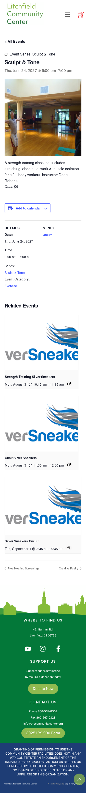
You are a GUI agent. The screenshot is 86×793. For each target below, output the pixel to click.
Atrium (48, 235)
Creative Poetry (69, 568)
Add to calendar (28, 208)
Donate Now (43, 688)
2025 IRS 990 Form (43, 733)
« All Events (15, 41)
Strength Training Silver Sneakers (30, 376)
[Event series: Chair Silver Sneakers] (69, 464)
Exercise (11, 285)
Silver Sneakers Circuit (22, 541)
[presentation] (41, 343)
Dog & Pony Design (73, 784)
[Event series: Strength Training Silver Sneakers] (69, 383)
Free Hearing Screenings (23, 568)
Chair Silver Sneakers (21, 457)
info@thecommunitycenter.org (43, 723)
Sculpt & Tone (15, 272)
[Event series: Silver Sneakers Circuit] (68, 548)
